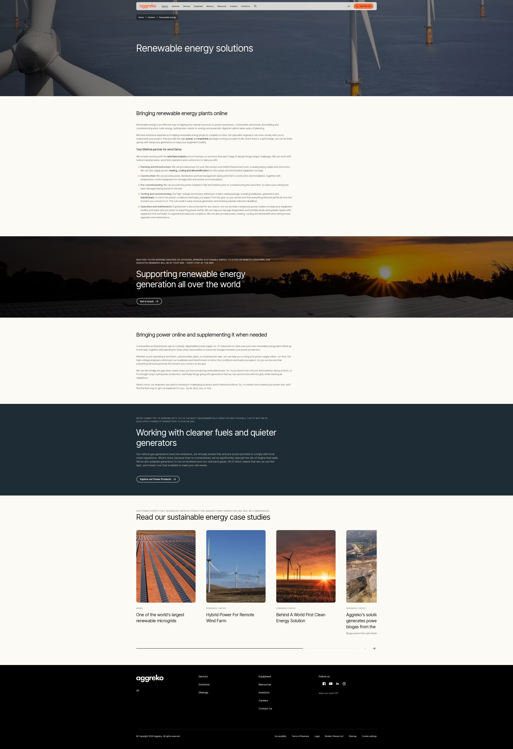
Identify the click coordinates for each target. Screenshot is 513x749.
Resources (265, 684)
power (189, 138)
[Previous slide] (365, 648)
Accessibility (280, 736)
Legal (317, 736)
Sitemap (203, 692)
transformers (147, 197)
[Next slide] (374, 648)
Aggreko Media (330, 684)
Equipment (265, 676)
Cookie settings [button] (369, 736)
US (348, 6)
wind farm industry (177, 156)
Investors (264, 692)
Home (141, 17)
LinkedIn (337, 684)
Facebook (323, 684)
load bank (203, 138)
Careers (263, 700)
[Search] (255, 6)
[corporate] (148, 6)
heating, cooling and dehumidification (189, 170)
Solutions (204, 684)
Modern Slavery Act (334, 736)
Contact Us (265, 708)
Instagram (343, 684)
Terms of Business (300, 736)
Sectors (151, 17)
